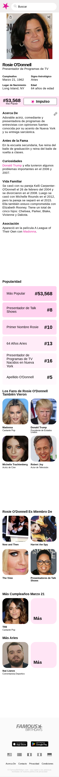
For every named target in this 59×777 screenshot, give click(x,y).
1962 (20, 79)
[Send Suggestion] (55, 114)
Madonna (29, 231)
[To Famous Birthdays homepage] (5, 6)
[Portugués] (19, 754)
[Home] (30, 727)
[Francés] (29, 754)
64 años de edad (42, 88)
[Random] (48, 17)
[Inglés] (9, 754)
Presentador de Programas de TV (25, 68)
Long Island (10, 88)
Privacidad (34, 764)
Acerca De (11, 764)
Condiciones (47, 764)
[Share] (10, 17)
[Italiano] (39, 754)
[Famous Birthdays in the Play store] (39, 744)
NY (22, 88)
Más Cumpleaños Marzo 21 (23, 594)
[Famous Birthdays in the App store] (20, 744)
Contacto (22, 764)
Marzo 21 (8, 79)
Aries (34, 79)
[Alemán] (49, 754)
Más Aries (10, 638)
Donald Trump (12, 165)
